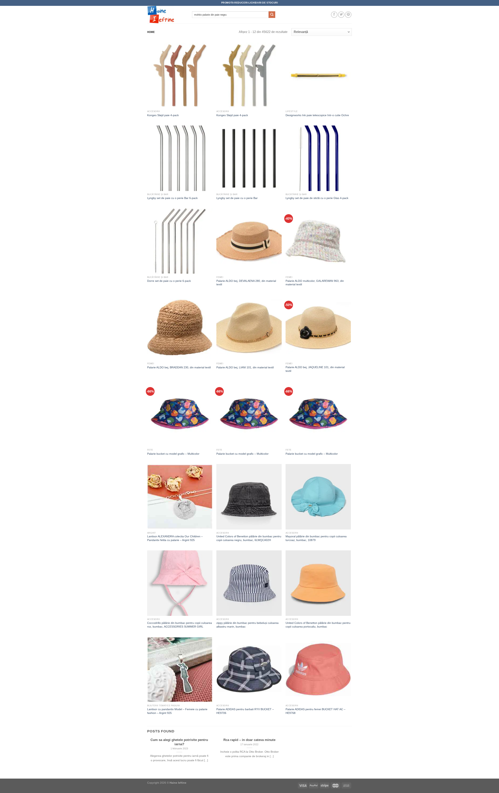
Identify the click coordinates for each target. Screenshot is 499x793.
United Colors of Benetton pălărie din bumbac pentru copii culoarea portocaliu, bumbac (318, 624)
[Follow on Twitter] (341, 14)
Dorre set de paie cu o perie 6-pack (169, 280)
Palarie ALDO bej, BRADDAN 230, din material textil (179, 367)
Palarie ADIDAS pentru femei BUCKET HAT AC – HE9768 (315, 711)
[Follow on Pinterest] (348, 14)
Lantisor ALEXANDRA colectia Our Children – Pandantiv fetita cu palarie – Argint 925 (175, 538)
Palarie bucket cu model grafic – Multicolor (173, 453)
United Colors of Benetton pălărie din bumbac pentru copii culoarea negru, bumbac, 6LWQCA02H (248, 538)
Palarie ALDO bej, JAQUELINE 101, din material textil (315, 369)
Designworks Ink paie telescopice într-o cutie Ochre (317, 115)
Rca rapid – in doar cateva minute (249, 740)
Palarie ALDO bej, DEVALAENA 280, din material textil (246, 282)
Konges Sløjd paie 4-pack (163, 115)
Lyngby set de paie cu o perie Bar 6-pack (172, 198)
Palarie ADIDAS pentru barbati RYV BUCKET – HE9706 (245, 711)
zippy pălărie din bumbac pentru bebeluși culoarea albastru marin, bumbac (247, 624)
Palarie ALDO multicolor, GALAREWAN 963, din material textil (315, 282)
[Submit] (272, 14)
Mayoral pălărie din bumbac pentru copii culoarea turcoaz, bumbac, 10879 (316, 538)
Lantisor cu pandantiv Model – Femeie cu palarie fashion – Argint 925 (177, 711)
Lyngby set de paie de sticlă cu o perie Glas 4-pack (317, 198)
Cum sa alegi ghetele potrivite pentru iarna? (179, 742)
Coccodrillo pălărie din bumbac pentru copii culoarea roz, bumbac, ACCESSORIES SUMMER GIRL (179, 624)
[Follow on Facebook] (334, 14)
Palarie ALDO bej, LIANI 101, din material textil (245, 367)
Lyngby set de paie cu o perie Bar (237, 198)
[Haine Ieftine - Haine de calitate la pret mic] (166, 14)
